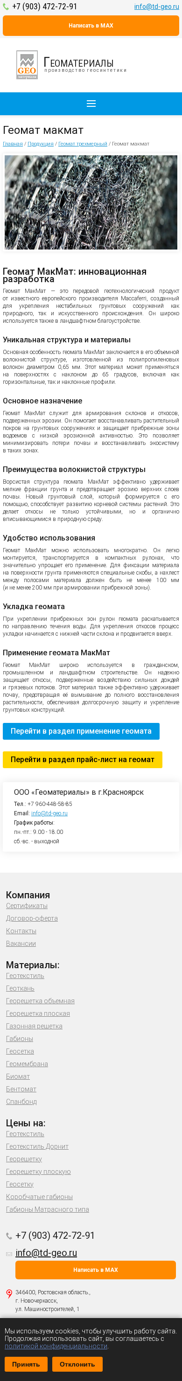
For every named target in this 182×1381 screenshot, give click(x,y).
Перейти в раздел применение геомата (81, 731)
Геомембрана (27, 1064)
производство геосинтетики (85, 63)
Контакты (21, 931)
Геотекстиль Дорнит (37, 1146)
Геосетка (20, 1051)
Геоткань (20, 988)
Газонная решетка (34, 1026)
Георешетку (24, 1159)
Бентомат (21, 1089)
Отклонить (77, 1364)
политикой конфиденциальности (56, 1346)
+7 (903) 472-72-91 (44, 6)
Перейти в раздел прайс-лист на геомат (82, 759)
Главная (13, 144)
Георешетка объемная (40, 1001)
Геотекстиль (25, 975)
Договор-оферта (32, 918)
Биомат (18, 1076)
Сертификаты (27, 905)
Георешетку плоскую (38, 1171)
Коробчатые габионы (39, 1197)
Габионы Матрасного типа (47, 1209)
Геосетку (20, 1184)
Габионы (19, 1038)
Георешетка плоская (38, 1013)
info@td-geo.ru (156, 6)
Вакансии (21, 943)
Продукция (41, 144)
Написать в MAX (91, 25)
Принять (26, 1364)
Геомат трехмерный (82, 144)
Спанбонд (21, 1101)
